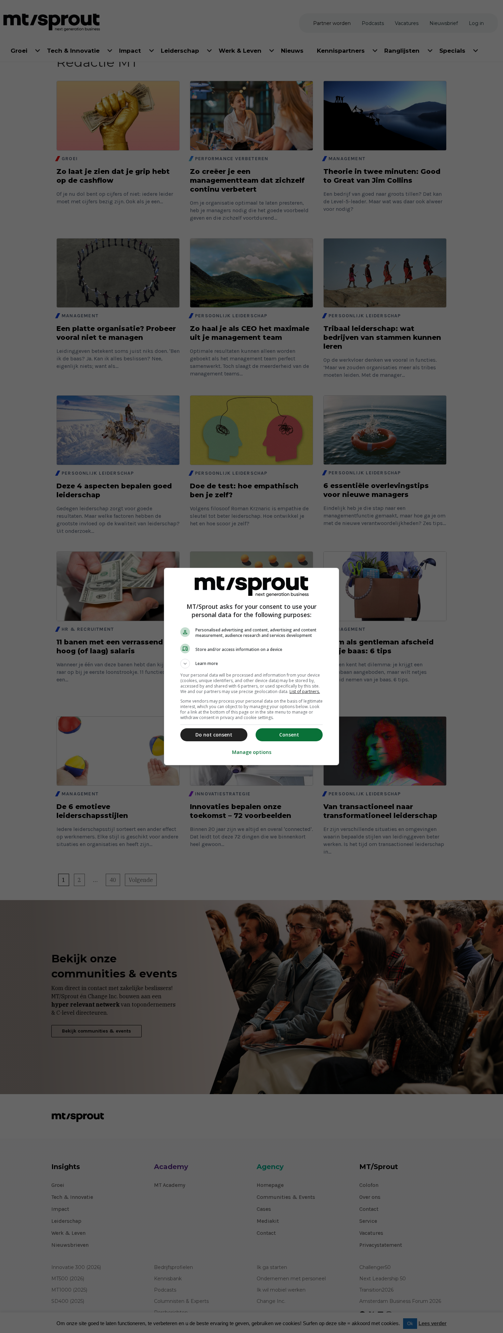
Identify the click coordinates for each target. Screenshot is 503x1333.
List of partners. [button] (304, 691)
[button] (251, 663)
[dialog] (251, 666)
